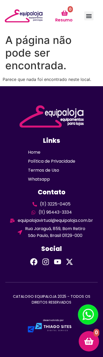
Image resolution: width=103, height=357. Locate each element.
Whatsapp (39, 179)
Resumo (64, 20)
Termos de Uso (43, 170)
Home (34, 152)
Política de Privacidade (51, 161)
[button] (88, 16)
